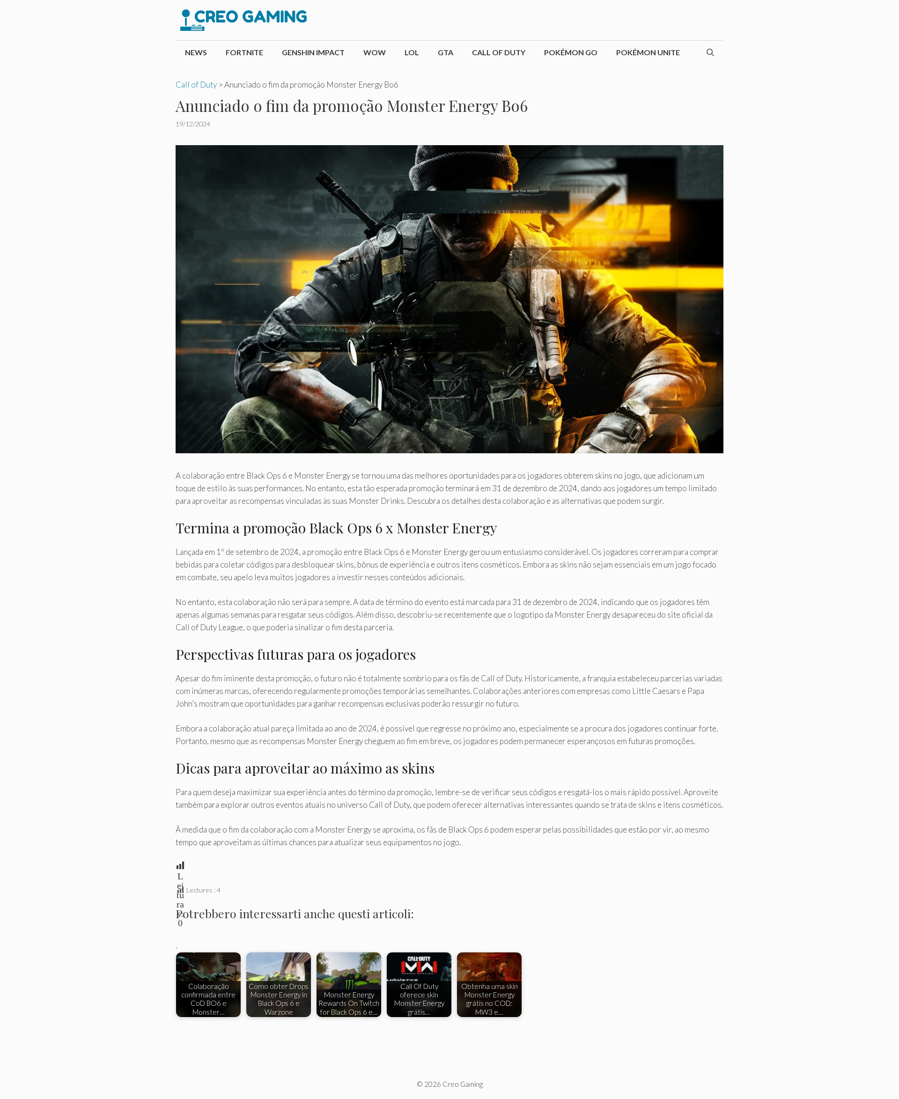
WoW (374, 52)
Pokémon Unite (648, 52)
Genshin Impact (313, 52)
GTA (445, 52)
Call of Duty (498, 52)
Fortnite (244, 52)
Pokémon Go (570, 52)
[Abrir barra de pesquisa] (710, 52)
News (196, 52)
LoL (412, 52)
